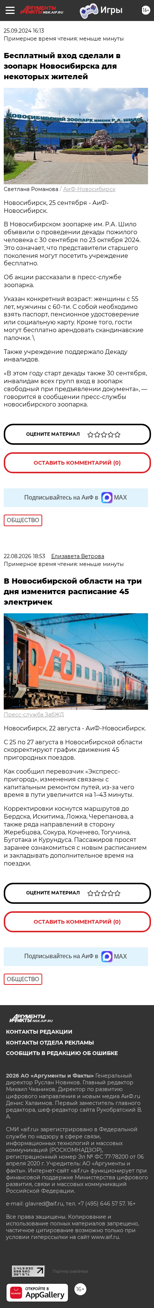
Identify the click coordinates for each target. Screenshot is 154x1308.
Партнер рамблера (70, 1271)
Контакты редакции (39, 1031)
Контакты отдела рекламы (50, 1042)
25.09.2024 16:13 (24, 30)
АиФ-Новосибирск (89, 189)
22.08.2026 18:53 (24, 556)
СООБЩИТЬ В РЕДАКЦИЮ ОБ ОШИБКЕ (62, 1053)
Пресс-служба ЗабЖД (34, 714)
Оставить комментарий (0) (77, 462)
